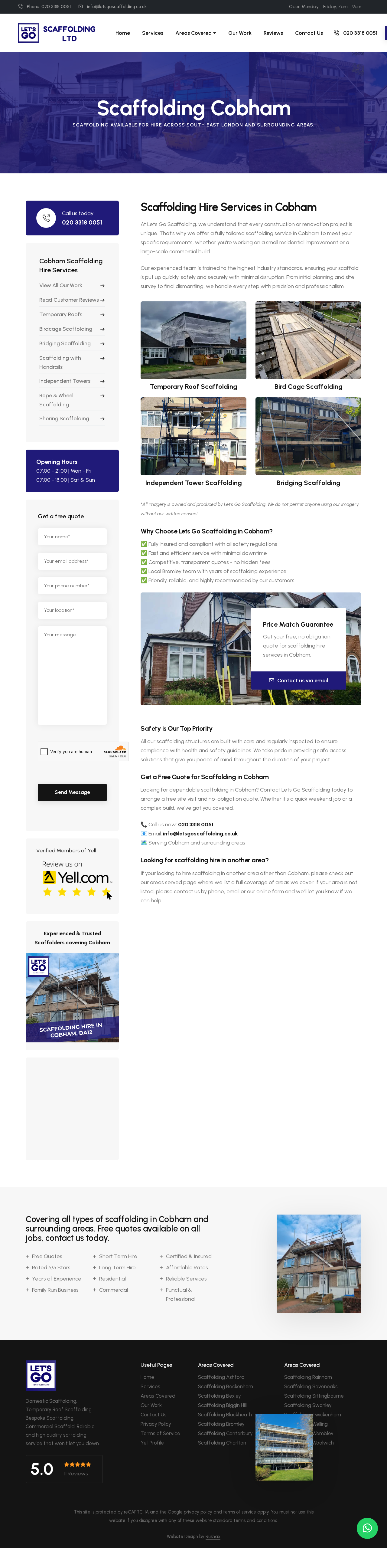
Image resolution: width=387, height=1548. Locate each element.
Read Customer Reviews (69, 300)
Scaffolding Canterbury (225, 1433)
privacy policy (198, 1512)
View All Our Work (60, 285)
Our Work (240, 33)
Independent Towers (64, 381)
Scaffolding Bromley (221, 1424)
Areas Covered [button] (193, 33)
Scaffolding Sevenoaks (311, 1386)
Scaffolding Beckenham (225, 1386)
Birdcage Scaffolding (65, 329)
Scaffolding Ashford (221, 1377)
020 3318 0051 (359, 33)
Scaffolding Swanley (308, 1405)
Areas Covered (158, 1396)
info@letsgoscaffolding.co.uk (117, 7)
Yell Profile (152, 1443)
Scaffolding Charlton (222, 1443)
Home (122, 33)
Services (152, 33)
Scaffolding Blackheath (225, 1415)
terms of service (239, 1512)
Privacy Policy (156, 1424)
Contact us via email (302, 680)
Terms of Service (160, 1433)
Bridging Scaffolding (65, 343)
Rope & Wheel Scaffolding (56, 400)
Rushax (213, 1536)
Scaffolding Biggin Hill (222, 1405)
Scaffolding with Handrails (60, 362)
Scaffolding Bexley (219, 1396)
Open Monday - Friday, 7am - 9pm (325, 7)
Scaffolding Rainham (308, 1377)
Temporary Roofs (60, 314)
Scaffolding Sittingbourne (314, 1396)
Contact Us (309, 33)
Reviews (273, 33)
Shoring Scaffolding (64, 418)
